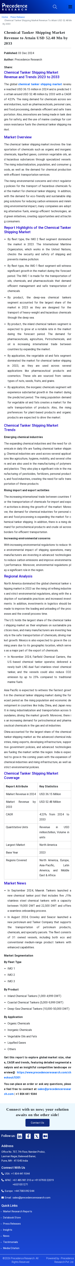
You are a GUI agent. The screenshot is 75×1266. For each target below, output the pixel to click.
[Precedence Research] (14, 6)
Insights (7, 1229)
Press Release (17, 17)
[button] (70, 6)
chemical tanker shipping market (40, 84)
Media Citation (11, 1248)
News (6, 1236)
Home (5, 17)
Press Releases (12, 1223)
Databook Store (12, 1217)
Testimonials (10, 1242)
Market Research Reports (17, 1211)
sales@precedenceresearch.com (31, 1197)
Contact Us (37, 1122)
